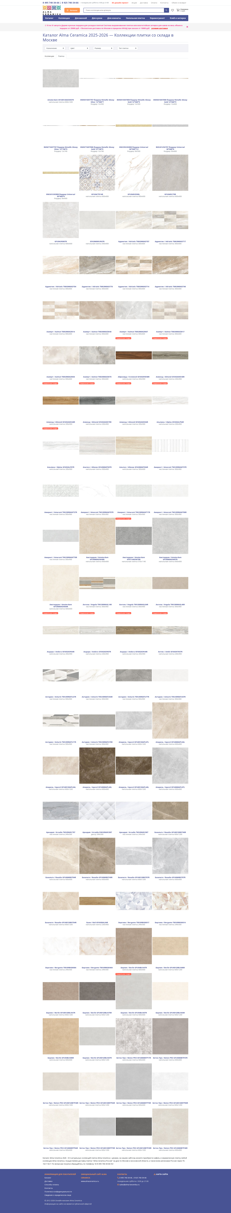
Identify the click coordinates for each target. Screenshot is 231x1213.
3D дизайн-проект (120, 3)
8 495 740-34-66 (51, 2)
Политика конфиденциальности (58, 1191)
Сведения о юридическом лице (58, 1195)
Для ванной (81, 18)
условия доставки (159, 28)
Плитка (61, 56)
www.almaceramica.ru (90, 1181)
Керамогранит (157, 18)
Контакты (164, 3)
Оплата (154, 3)
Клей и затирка (178, 18)
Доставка (144, 3)
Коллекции (64, 18)
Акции (134, 3)
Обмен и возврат (179, 3)
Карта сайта (162, 1174)
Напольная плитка (135, 18)
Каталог (73, 10)
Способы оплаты (52, 1184)
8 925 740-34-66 (70, 2)
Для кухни (97, 18)
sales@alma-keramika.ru (129, 1184)
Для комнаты (114, 18)
